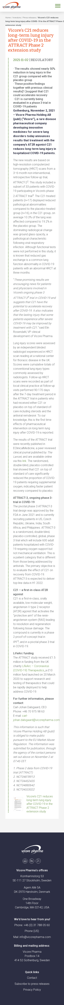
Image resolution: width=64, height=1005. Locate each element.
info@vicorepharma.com (35, 937)
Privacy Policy (32, 989)
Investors (17, 17)
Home (8, 17)
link (24, 461)
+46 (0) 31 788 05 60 (37, 925)
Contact (32, 977)
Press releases (29, 17)
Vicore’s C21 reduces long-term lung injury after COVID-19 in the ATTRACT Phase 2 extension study (39, 804)
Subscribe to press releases (32, 983)
